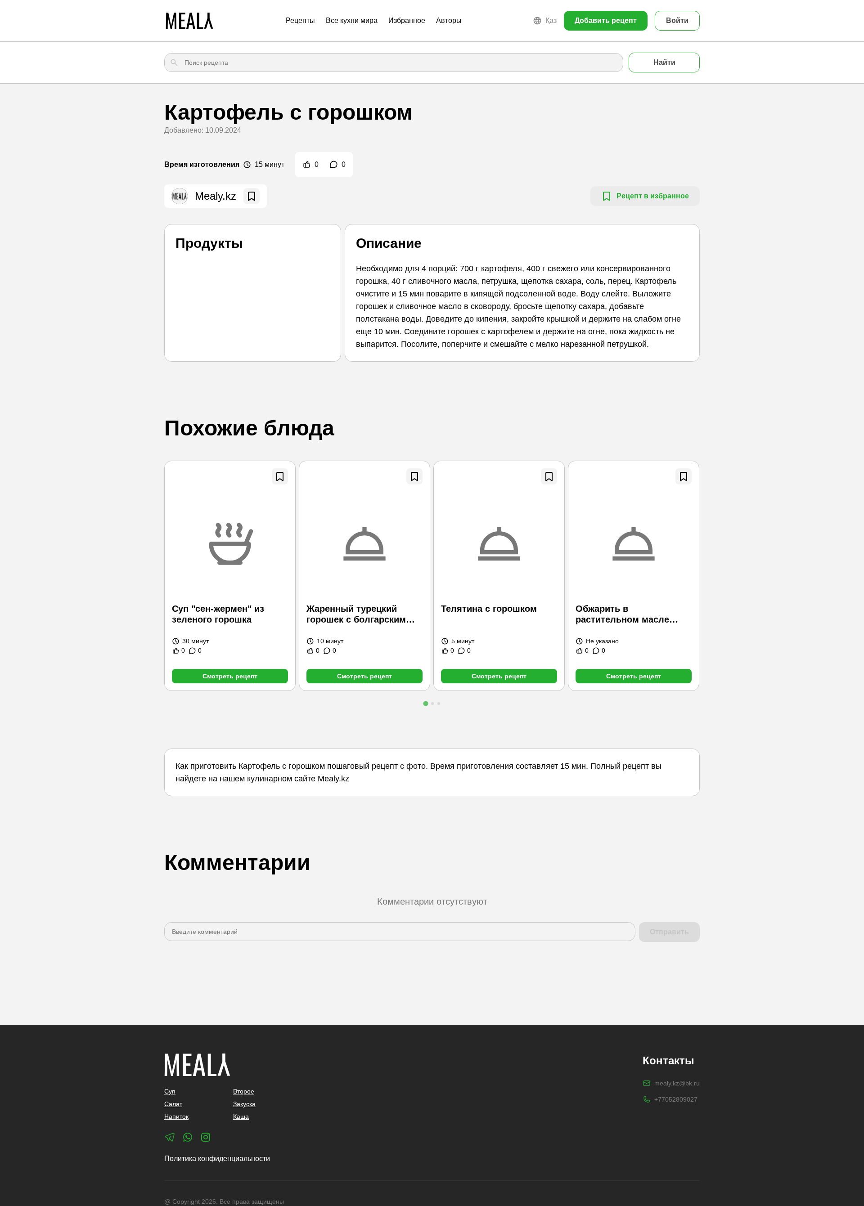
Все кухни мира (352, 20)
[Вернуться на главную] (189, 21)
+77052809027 (676, 1099)
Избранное (406, 20)
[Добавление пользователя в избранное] (251, 196)
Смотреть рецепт (229, 676)
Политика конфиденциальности (217, 1158)
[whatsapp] (187, 1137)
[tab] (425, 703)
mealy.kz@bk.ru (677, 1083)
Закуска (244, 1103)
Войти (677, 20)
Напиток (176, 1116)
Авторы (449, 20)
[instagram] (205, 1137)
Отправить (669, 932)
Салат (173, 1103)
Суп (170, 1091)
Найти (664, 62)
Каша (241, 1116)
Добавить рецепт (606, 20)
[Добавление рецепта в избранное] (280, 476)
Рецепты (300, 20)
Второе (243, 1091)
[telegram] (169, 1137)
